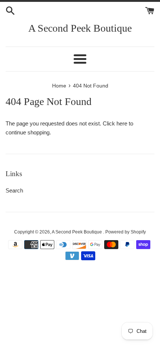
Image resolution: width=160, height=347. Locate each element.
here (121, 123)
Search (14, 190)
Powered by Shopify (125, 232)
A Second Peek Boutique (80, 28)
